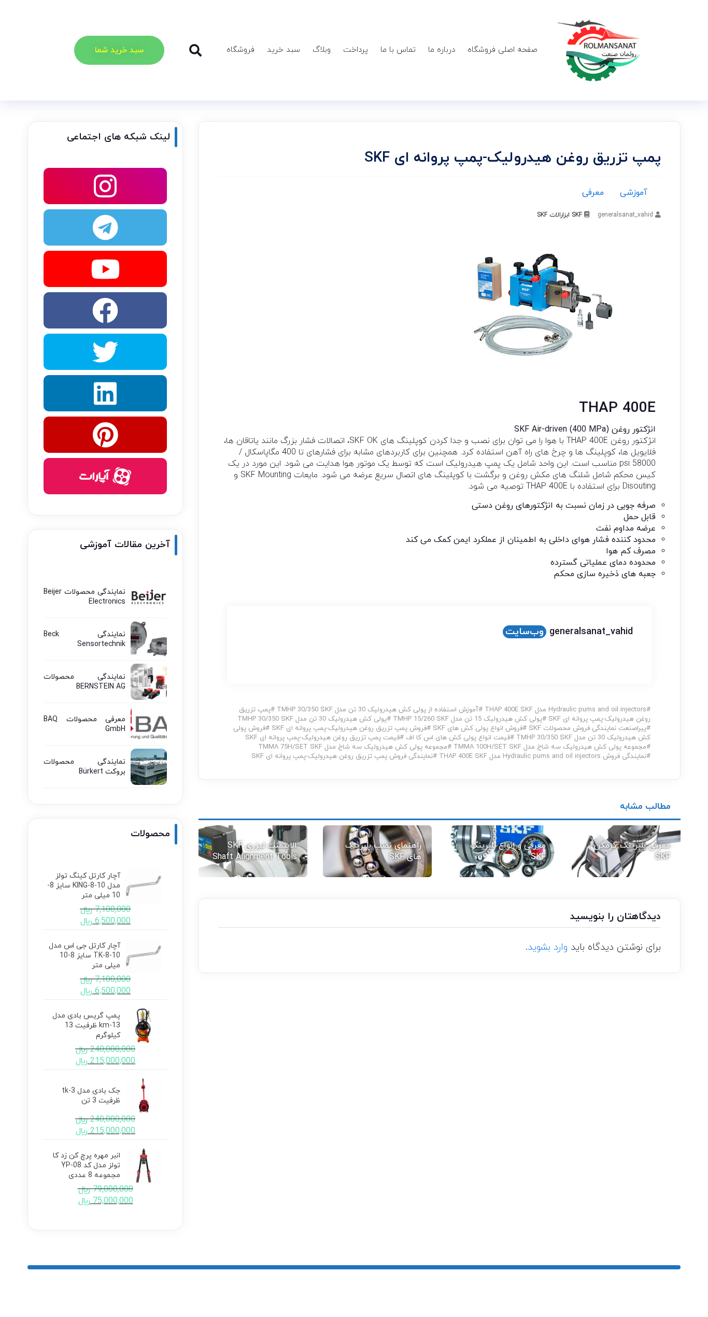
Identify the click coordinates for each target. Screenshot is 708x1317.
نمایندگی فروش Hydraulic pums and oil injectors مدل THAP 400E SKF (542, 756)
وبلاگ (322, 50)
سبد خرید (283, 50)
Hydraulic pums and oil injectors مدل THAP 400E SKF (565, 709)
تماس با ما (398, 50)
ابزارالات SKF (553, 215)
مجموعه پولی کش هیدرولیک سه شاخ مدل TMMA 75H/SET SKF (352, 747)
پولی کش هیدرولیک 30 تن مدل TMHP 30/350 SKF (312, 719)
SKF (577, 215)
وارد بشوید (548, 947)
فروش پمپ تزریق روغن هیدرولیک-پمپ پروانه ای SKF (349, 728)
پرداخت (355, 50)
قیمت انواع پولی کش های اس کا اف (458, 737)
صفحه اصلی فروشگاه (502, 50)
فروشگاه (240, 50)
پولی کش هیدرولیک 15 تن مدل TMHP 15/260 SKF (467, 719)
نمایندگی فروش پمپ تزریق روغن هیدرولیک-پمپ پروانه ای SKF (342, 756)
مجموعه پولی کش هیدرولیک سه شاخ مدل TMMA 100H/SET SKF (550, 747)
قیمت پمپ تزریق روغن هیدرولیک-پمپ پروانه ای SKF (322, 737)
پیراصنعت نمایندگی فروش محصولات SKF (587, 728)
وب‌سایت (524, 631)
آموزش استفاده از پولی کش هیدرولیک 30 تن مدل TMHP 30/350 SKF (377, 709)
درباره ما (441, 50)
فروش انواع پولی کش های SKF (477, 728)
